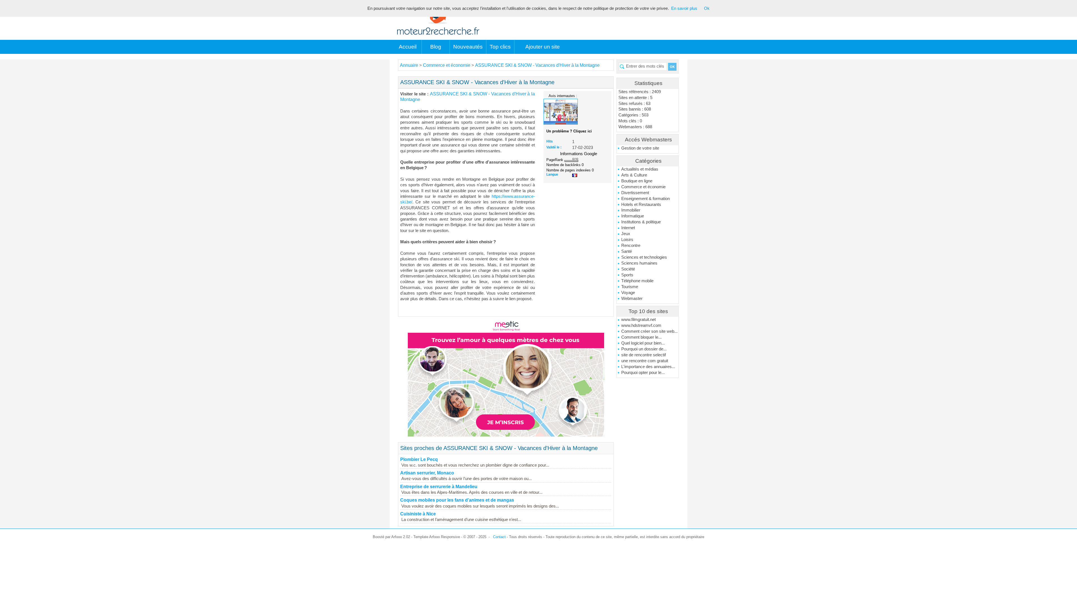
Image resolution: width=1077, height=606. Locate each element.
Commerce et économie (643, 187)
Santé (626, 251)
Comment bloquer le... (641, 337)
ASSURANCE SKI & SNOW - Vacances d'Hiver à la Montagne (537, 65)
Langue (552, 174)
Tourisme (629, 286)
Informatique (632, 216)
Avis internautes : (563, 96)
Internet (628, 228)
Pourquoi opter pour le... (643, 372)
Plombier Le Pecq (419, 459)
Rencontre (630, 245)
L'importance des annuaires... (648, 366)
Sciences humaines (639, 263)
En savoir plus (684, 8)
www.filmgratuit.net (638, 319)
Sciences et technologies (644, 257)
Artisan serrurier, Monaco (427, 472)
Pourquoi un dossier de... (644, 349)
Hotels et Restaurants (641, 204)
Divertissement (635, 192)
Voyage (628, 292)
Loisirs (627, 239)
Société (628, 269)
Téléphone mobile (637, 281)
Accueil (407, 47)
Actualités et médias (639, 169)
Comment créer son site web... (649, 331)
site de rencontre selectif (643, 355)
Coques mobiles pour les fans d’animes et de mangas (457, 500)
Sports (627, 275)
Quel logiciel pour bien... (643, 343)
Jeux (625, 233)
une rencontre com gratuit (644, 361)
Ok (707, 8)
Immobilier (630, 210)
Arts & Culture (634, 175)
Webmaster (632, 298)
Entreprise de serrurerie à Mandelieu (438, 486)
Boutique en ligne (636, 181)
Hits (549, 141)
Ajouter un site (542, 47)
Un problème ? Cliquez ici (569, 131)
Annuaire (409, 65)
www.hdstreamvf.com (641, 325)
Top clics (500, 47)
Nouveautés (468, 47)
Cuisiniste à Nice (418, 513)
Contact (499, 537)
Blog (435, 47)
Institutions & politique (641, 222)
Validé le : (553, 147)
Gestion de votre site (640, 148)
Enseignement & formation (645, 198)
